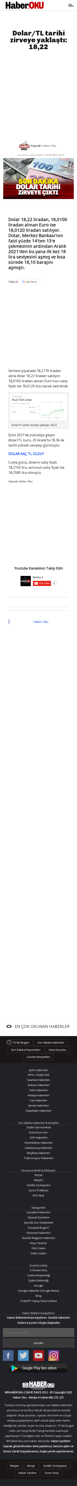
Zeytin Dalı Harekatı (38, 1127)
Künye (39, 1175)
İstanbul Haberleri (38, 1080)
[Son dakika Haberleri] (38, 1385)
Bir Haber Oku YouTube (38, 1356)
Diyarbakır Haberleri (38, 1111)
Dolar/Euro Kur (38, 1132)
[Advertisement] (38, 95)
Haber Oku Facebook (8, 1356)
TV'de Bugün (21, 1042)
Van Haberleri (38, 1100)
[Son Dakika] (24, 5)
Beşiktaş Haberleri (38, 1153)
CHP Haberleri (38, 1137)
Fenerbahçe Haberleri (39, 1143)
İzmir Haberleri (38, 1090)
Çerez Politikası (38, 1190)
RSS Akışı (38, 1195)
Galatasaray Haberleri (38, 1148)
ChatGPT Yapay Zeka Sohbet (38, 1301)
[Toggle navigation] (57, 5)
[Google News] (29, 282)
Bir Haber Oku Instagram (53, 1356)
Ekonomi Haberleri (38, 1233)
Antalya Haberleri (38, 1095)
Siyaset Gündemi (38, 1217)
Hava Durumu (57, 1049)
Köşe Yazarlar (38, 1243)
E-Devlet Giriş (38, 1270)
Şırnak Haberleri (38, 1105)
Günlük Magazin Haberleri (38, 1238)
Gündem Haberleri (38, 1212)
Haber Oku (40, 622)
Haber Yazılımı (27, 1473)
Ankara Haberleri (38, 1085)
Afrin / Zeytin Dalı (38, 1075)
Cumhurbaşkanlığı (38, 1275)
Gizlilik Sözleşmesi (38, 1185)
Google (38, 1285)
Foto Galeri (39, 1248)
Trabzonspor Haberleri (38, 1158)
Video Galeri (38, 1253)
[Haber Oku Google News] (38, 1368)
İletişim (38, 1180)
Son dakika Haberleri (50, 1042)
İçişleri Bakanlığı (38, 1280)
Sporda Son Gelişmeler (38, 1222)
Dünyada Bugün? (38, 1228)
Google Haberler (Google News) (38, 1291)
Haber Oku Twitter (23, 1356)
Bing (38, 1296)
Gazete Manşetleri (38, 1057)
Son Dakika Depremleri (25, 1049)
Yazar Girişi (51, 1473)
